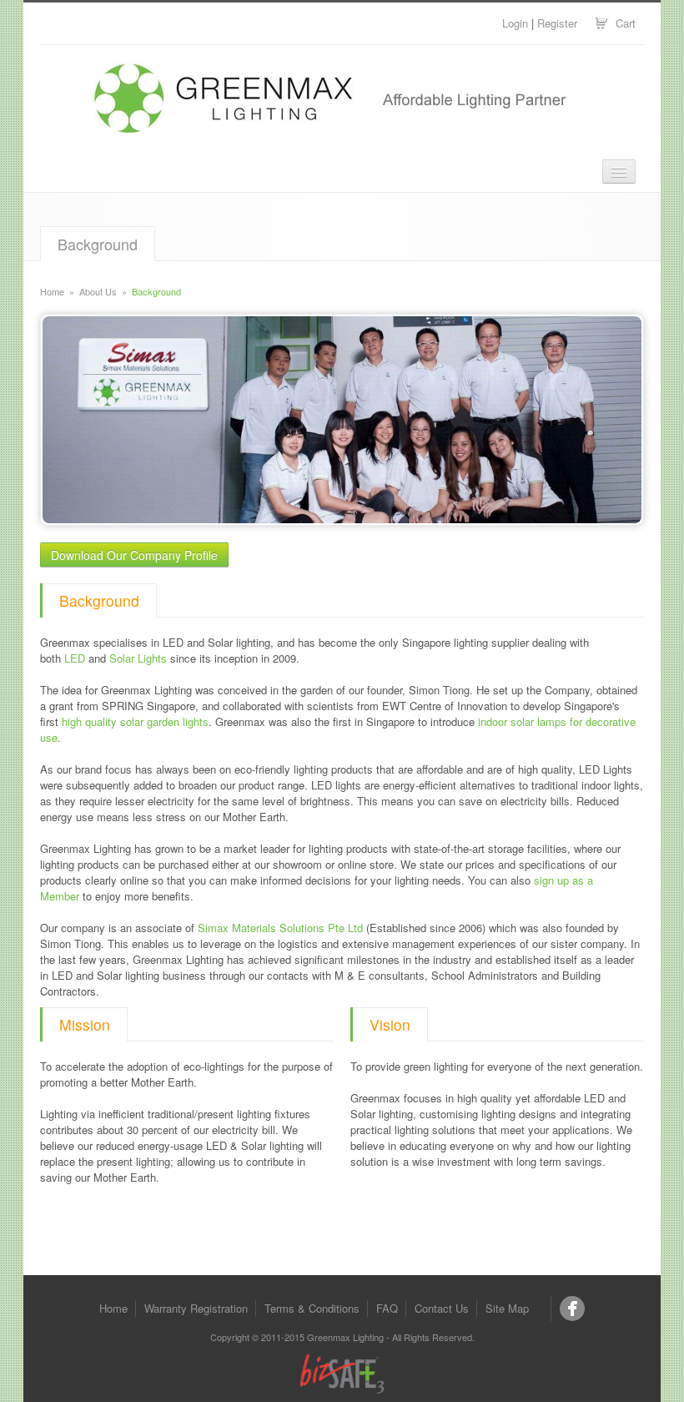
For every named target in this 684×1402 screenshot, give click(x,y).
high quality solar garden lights (135, 721)
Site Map (507, 1308)
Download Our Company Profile (134, 555)
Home (52, 291)
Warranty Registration (196, 1308)
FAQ (387, 1308)
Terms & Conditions (312, 1308)
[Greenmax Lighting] (572, 1308)
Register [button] (557, 23)
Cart (626, 23)
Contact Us (442, 1308)
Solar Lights (138, 658)
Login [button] (515, 23)
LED (74, 658)
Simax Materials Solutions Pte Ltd (280, 928)
